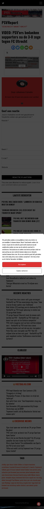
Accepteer (22, 264)
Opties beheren (22, 271)
